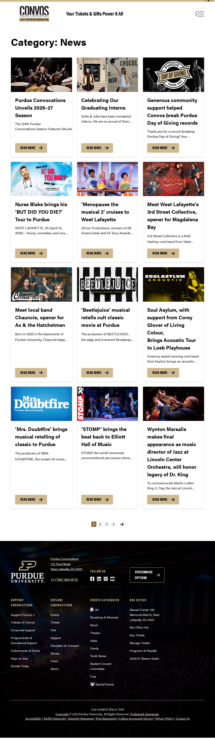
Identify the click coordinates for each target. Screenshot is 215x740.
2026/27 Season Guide (144, 658)
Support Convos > (23, 615)
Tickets (55, 622)
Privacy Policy (164, 719)
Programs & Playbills (143, 650)
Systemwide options (144, 575)
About (54, 669)
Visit (53, 630)
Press (54, 661)
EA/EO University (55, 719)
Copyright (62, 714)
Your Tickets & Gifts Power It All (94, 13)
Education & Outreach (65, 645)
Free (93, 676)
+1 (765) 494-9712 (64, 579)
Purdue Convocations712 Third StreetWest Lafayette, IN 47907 (67, 564)
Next (122, 524)
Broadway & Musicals (104, 617)
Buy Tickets (137, 635)
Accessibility (33, 719)
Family (94, 648)
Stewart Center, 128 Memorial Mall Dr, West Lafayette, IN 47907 (144, 615)
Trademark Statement (144, 714)
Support (56, 638)
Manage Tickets (140, 643)
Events (55, 615)
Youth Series (98, 656)
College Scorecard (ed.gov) (136, 719)
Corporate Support (23, 630)
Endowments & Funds (25, 650)
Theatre (95, 633)
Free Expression (106, 719)
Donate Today (20, 666)
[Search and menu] (199, 14)
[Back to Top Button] (194, 737)
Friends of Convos (23, 622)
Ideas (93, 640)
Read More (27, 148)
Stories (55, 653)
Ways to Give (19, 658)
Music (94, 625)
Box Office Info (139, 627)
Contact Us (183, 719)
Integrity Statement (81, 719)
